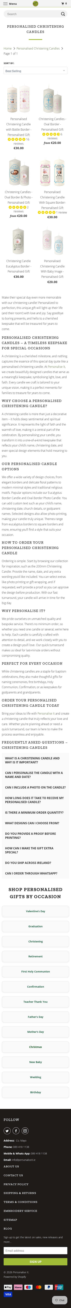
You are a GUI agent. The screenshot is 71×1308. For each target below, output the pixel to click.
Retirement (35, 956)
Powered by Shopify (15, 1276)
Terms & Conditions (21, 1202)
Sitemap (10, 1219)
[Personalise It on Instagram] (26, 1130)
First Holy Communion (35, 971)
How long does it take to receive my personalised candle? (34, 800)
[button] (17, 139)
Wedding (35, 1077)
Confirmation (35, 986)
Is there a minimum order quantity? (34, 813)
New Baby (35, 1062)
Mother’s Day (35, 1032)
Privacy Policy (16, 1184)
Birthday (35, 1092)
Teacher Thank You (35, 1001)
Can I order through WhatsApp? (31, 873)
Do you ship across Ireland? (28, 863)
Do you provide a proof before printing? (30, 836)
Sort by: (9, 63)
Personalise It (56, 367)
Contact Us (13, 1175)
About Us (11, 1166)
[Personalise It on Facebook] (17, 1130)
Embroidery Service (20, 1211)
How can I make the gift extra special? (29, 850)
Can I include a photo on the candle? (35, 787)
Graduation (35, 926)
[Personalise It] (35, 3)
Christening (35, 941)
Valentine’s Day (35, 911)
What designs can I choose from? (32, 823)
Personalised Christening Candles (38, 48)
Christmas (35, 1047)
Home (8, 48)
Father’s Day (35, 1017)
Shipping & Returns (20, 1193)
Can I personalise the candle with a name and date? (34, 775)
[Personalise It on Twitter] (8, 1130)
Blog (8, 1228)
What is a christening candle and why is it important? (32, 760)
